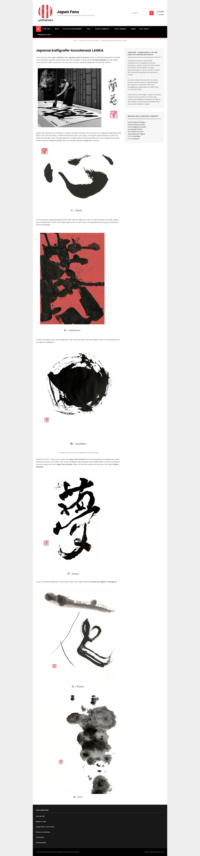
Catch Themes (159, 852)
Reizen (133, 29)
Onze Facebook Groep (136, 124)
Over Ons (46, 29)
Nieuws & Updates (43, 832)
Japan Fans (68, 12)
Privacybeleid (41, 842)
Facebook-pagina (97, 582)
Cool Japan (144, 29)
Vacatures (40, 837)
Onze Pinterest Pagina (136, 134)
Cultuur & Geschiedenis (72, 29)
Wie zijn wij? (40, 816)
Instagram (112, 582)
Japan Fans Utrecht (77, 459)
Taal (88, 29)
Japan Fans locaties (64, 464)
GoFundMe (136, 136)
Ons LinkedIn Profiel (135, 129)
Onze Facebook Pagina (136, 122)
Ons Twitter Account (136, 131)
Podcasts (135, 139)
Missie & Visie (41, 821)
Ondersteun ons (44, 35)
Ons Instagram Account (137, 127)
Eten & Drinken (120, 29)
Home (75, 41)
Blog (57, 29)
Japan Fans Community (45, 827)
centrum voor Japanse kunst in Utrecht (73, 57)
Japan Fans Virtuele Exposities (89, 41)
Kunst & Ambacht (102, 29)
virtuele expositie (99, 60)
